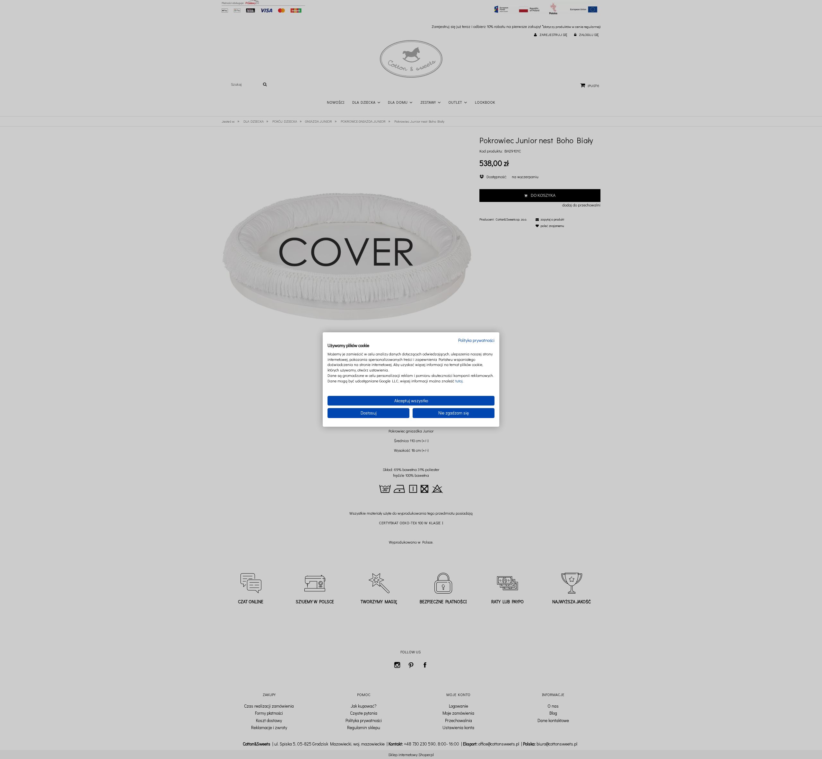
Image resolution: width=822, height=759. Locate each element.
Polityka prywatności (476, 340)
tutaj (459, 380)
